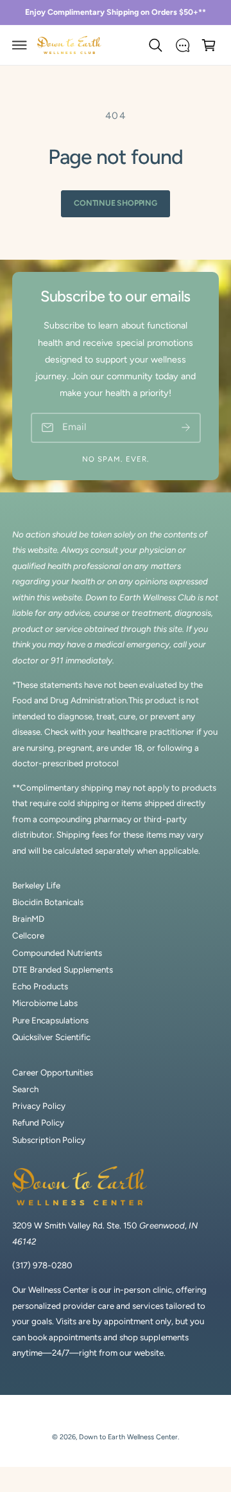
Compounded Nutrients (57, 953)
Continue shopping (115, 203)
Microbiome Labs (45, 1003)
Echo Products (40, 986)
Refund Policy (38, 1122)
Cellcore (28, 935)
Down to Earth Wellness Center (128, 1437)
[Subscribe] (186, 428)
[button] (19, 44)
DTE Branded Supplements (62, 969)
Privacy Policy (38, 1106)
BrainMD (28, 918)
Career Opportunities (52, 1072)
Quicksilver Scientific (51, 1037)
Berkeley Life (36, 885)
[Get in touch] (182, 44)
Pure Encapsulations (50, 1020)
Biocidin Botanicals (47, 902)
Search (25, 1089)
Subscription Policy (48, 1140)
